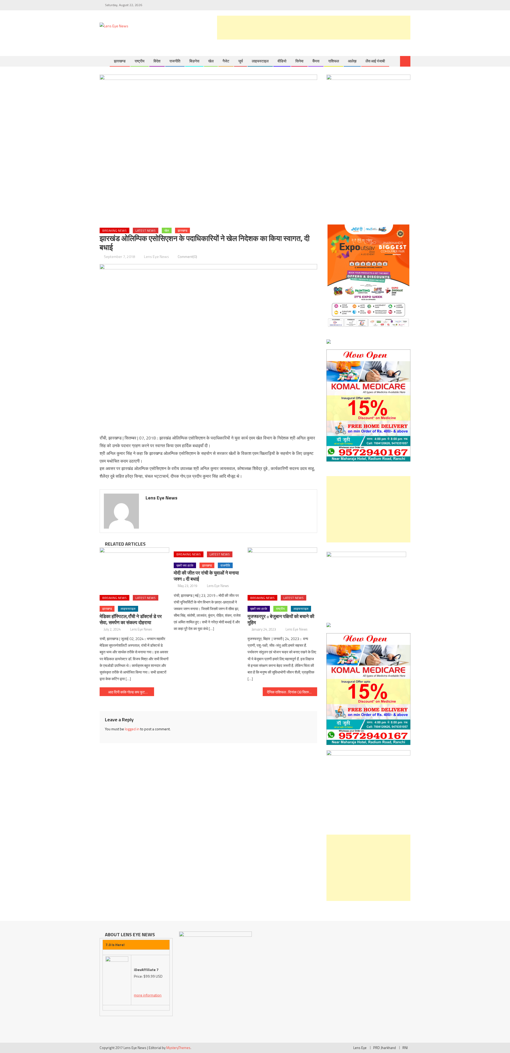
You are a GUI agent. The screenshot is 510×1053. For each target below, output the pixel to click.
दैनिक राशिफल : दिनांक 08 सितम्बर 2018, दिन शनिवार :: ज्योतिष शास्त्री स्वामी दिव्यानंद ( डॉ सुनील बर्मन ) (292, 692)
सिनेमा (299, 61)
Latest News (145, 230)
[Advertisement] (313, 28)
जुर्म (240, 61)
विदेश (157, 61)
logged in (132, 729)
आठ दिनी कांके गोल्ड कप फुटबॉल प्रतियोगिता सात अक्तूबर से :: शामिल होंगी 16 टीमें (131, 692)
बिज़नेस (194, 61)
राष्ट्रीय (139, 61)
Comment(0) (187, 256)
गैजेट (226, 61)
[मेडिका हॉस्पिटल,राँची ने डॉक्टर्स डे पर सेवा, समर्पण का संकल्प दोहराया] (134, 569)
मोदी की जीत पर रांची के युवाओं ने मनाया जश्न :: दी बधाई (206, 575)
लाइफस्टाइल (260, 61)
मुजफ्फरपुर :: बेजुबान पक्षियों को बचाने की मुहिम (281, 619)
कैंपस (315, 61)
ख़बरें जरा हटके (184, 565)
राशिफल (333, 61)
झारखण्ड (120, 61)
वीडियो (282, 61)
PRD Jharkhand (384, 1047)
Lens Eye (360, 1047)
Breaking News (114, 230)
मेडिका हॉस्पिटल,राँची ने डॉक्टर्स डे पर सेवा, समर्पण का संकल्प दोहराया (131, 619)
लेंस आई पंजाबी (375, 61)
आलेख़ (352, 61)
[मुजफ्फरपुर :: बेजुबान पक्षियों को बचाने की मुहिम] (282, 569)
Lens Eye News (156, 256)
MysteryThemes (178, 1047)
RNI (405, 1047)
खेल (211, 61)
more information (148, 995)
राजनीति (174, 61)
